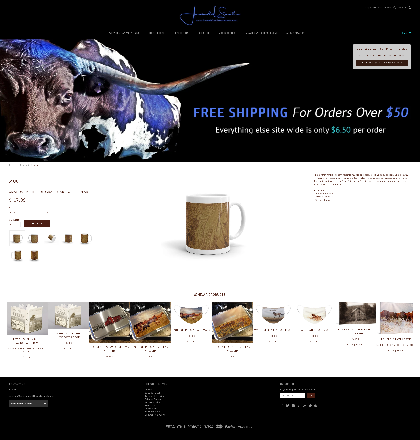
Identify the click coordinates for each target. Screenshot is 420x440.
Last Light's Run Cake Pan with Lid (150, 349)
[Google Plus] (305, 405)
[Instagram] (293, 405)
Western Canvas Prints (124, 33)
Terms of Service (155, 396)
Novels (68, 343)
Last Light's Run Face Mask (191, 330)
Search (388, 7)
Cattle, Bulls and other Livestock (396, 345)
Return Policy (152, 402)
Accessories (227, 33)
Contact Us (151, 408)
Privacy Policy (153, 399)
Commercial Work (155, 415)
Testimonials (152, 411)
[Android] (310, 406)
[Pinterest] (299, 405)
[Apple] (315, 406)
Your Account (152, 393)
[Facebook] (282, 405)
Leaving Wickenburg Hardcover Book (68, 335)
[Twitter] (287, 405)
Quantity (15, 220)
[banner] (210, 15)
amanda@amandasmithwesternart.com (31, 396)
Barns (109, 356)
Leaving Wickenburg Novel (262, 33)
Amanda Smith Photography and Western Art (49, 191)
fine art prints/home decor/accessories (382, 62)
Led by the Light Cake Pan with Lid (232, 349)
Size (12, 207)
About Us (150, 405)
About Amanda (295, 33)
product (24, 165)
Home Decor (157, 33)
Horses (150, 356)
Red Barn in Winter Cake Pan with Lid (109, 349)
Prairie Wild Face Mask (314, 330)
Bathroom (182, 33)
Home (12, 165)
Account (402, 7)
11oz (12, 212)
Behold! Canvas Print (396, 339)
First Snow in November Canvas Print (355, 331)
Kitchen (204, 33)
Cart (405, 33)
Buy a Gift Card (373, 7)
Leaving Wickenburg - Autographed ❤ (27, 341)
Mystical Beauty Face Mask (273, 330)
